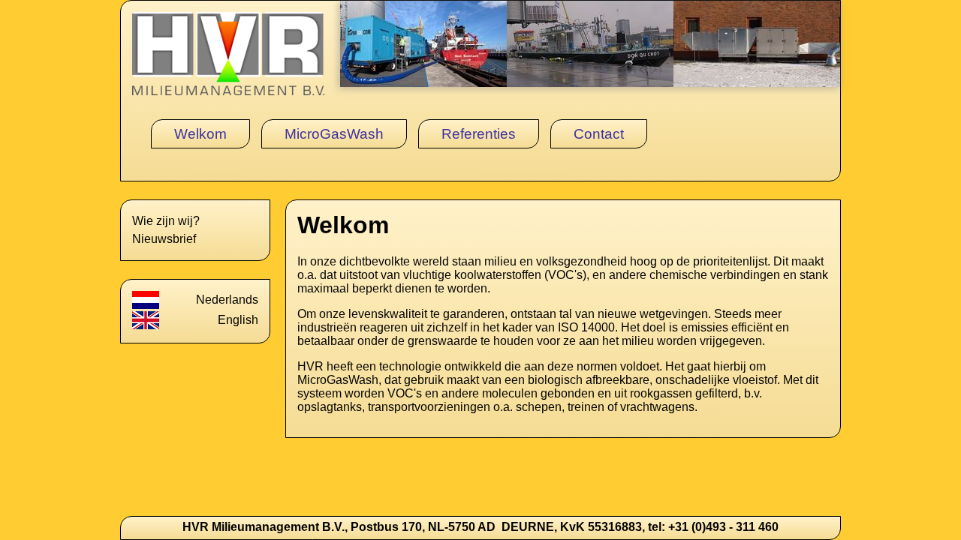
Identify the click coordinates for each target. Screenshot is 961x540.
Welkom (200, 134)
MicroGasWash (334, 134)
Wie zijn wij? (166, 220)
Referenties (478, 134)
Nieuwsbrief (164, 238)
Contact (599, 134)
